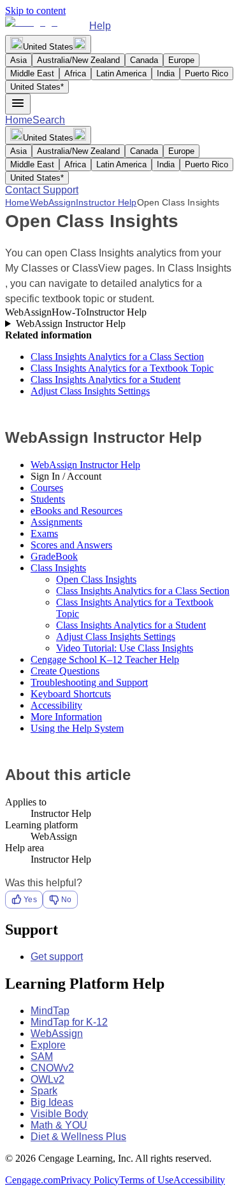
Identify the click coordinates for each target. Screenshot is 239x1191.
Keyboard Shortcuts (71, 693)
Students (48, 499)
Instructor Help (106, 202)
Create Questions (65, 670)
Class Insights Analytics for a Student (105, 379)
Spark (44, 1090)
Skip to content (35, 10)
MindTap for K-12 (69, 1022)
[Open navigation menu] (18, 104)
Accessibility (56, 705)
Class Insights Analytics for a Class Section (117, 356)
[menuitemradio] (18, 60)
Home (19, 120)
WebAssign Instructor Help (71, 323)
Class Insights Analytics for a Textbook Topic (122, 368)
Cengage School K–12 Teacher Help (105, 659)
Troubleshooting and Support (89, 682)
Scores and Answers (71, 545)
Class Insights (58, 567)
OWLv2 (47, 1079)
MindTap (50, 1010)
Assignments (56, 522)
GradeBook (54, 556)
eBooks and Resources (76, 510)
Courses (47, 487)
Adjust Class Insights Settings (90, 391)
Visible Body (59, 1113)
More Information (66, 716)
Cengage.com (33, 1179)
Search (49, 120)
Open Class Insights (96, 579)
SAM (42, 1056)
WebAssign (53, 202)
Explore (48, 1045)
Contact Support (41, 190)
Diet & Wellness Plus (78, 1136)
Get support (57, 956)
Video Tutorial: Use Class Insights (124, 648)
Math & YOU (59, 1125)
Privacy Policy (90, 1179)
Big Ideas (52, 1102)
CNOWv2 (52, 1067)
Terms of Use (146, 1179)
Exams (44, 533)
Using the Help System (77, 728)
